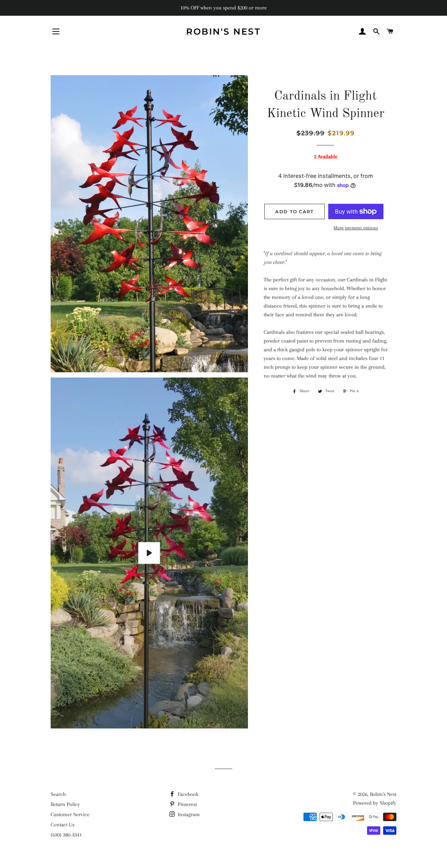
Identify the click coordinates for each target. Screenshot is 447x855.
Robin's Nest (223, 31)
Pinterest (186, 804)
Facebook (187, 794)
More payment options (356, 227)
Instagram (188, 814)
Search (58, 794)
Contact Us (62, 824)
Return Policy (65, 804)
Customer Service (70, 814)
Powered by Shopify (374, 803)
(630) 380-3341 (66, 835)
